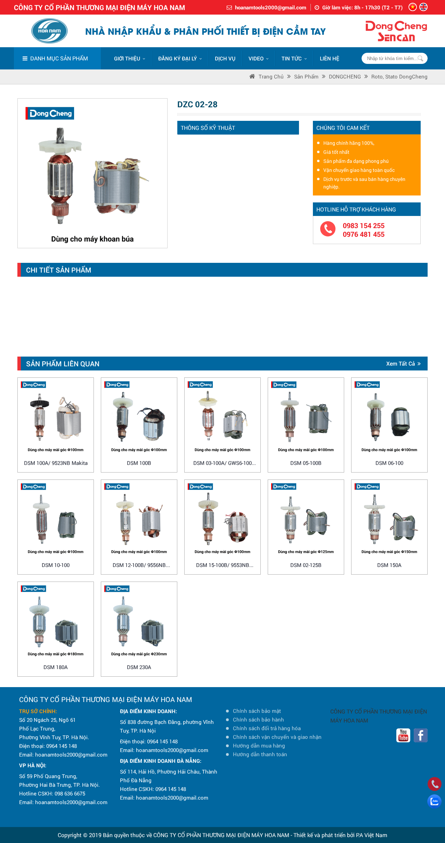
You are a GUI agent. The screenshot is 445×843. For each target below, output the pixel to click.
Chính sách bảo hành (258, 719)
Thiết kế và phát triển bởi (324, 834)
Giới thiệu (127, 58)
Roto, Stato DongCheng (399, 76)
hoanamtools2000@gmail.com (270, 7)
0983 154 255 (364, 225)
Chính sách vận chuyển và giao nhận (277, 736)
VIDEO (256, 58)
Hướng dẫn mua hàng (259, 745)
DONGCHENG (345, 76)
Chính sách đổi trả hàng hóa (267, 728)
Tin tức (292, 58)
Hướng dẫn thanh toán (260, 754)
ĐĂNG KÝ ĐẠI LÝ (177, 58)
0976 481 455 (364, 234)
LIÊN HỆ (329, 58)
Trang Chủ (271, 76)
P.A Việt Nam (371, 834)
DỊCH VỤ (225, 58)
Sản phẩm (306, 76)
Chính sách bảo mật (257, 710)
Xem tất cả (400, 363)
